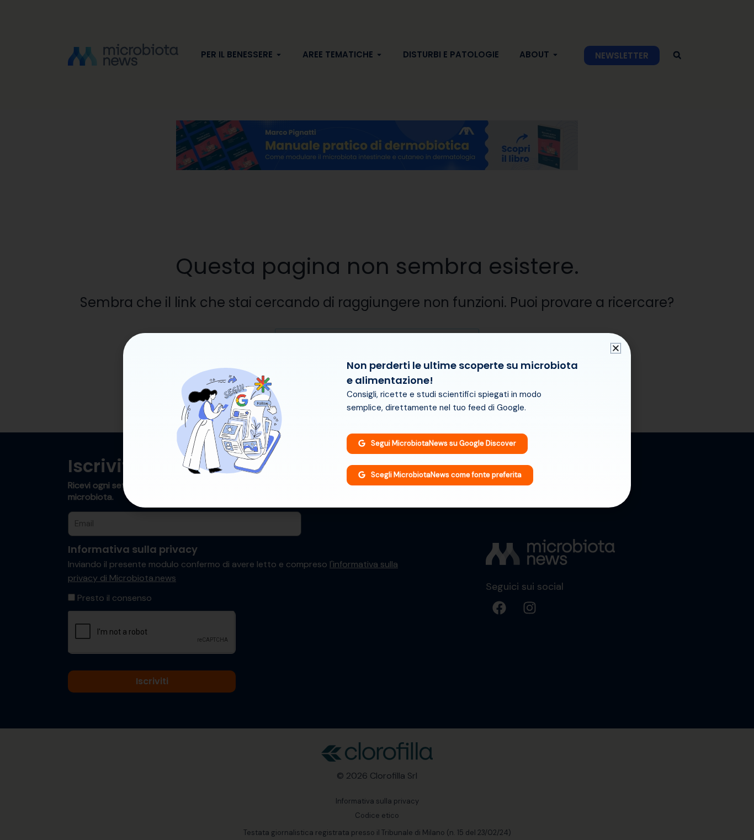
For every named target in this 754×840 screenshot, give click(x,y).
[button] (616, 348)
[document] (377, 420)
